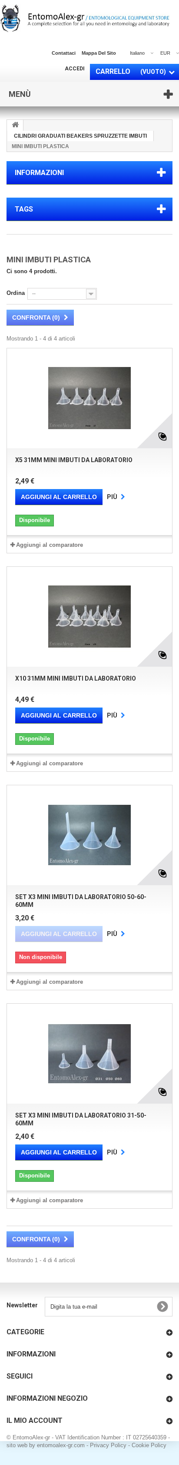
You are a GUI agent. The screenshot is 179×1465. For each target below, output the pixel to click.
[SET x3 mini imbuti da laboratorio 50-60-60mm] (89, 835)
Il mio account (35, 1420)
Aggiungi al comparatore (49, 545)
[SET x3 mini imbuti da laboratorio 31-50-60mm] (89, 1054)
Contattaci (64, 53)
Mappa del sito (99, 53)
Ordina (16, 293)
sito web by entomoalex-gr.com (46, 1445)
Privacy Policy (108, 1445)
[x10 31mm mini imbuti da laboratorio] (89, 617)
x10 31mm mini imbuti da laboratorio (75, 678)
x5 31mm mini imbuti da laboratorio (74, 459)
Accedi (75, 69)
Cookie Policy (149, 1445)
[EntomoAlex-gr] (85, 18)
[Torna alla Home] (15, 125)
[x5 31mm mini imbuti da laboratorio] (89, 398)
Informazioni (39, 173)
